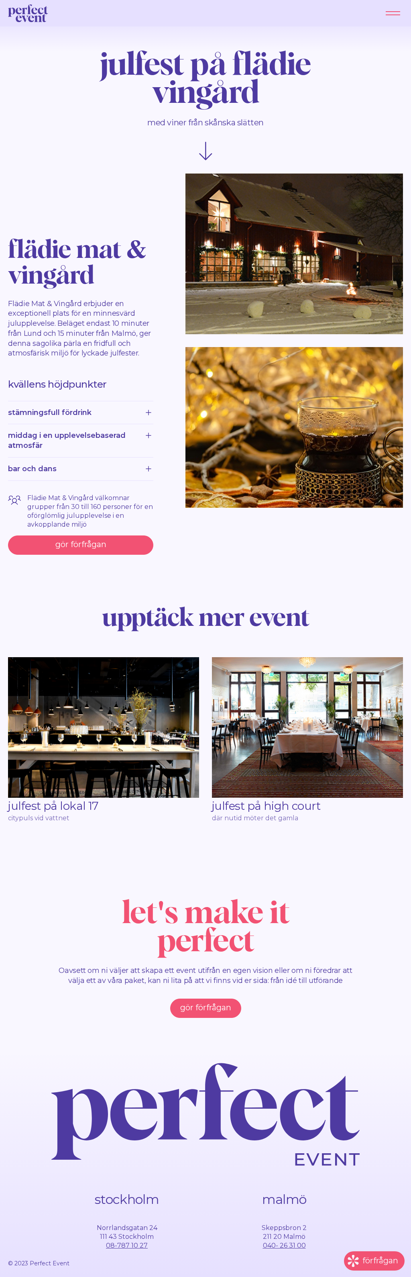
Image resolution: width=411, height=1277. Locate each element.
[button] (393, 13)
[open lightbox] (294, 254)
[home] (28, 13)
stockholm (127, 1199)
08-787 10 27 (127, 1245)
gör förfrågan (80, 544)
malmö (284, 1199)
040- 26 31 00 (284, 1245)
